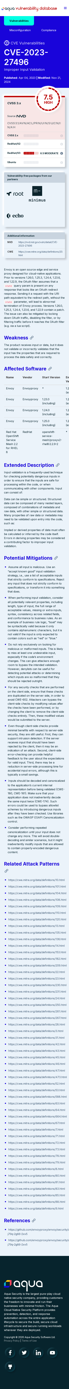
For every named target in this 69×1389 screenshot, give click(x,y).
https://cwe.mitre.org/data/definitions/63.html (36, 1103)
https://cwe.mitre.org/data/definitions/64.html (36, 1110)
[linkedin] (39, 1353)
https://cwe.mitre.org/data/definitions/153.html (37, 952)
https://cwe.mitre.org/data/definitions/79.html (36, 1162)
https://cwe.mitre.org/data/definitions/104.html (37, 893)
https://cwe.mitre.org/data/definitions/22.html (36, 972)
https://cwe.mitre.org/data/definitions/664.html (37, 1116)
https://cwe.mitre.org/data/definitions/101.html (37, 886)
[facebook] (11, 1353)
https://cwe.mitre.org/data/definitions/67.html (36, 1123)
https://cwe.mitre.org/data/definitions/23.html (36, 978)
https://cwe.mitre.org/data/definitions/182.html (37, 958)
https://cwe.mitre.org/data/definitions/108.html (37, 899)
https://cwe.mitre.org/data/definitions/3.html (35, 1031)
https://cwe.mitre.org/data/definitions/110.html (37, 912)
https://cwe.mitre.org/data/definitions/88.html (36, 1201)
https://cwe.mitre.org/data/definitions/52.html (36, 1083)
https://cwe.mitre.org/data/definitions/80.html (36, 1175)
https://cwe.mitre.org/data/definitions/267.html (37, 1018)
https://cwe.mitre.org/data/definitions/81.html (36, 1182)
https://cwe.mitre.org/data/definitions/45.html (36, 1057)
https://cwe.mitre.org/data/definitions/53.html (36, 1090)
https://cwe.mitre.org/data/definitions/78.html (36, 1156)
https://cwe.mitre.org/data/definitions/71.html (36, 1136)
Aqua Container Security (23, 1286)
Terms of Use (29, 1340)
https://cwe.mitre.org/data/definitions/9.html (35, 1208)
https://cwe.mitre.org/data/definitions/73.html (36, 1149)
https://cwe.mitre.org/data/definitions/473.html (37, 1077)
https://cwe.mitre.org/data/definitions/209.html (37, 965)
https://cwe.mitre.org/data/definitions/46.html (36, 1064)
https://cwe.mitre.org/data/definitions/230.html (37, 985)
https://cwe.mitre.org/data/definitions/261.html (37, 1011)
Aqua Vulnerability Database (29, 9)
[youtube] (53, 1353)
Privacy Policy (12, 1340)
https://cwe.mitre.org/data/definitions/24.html (36, 998)
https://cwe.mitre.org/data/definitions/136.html (37, 939)
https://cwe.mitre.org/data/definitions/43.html (36, 1050)
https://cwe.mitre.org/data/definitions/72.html (36, 1142)
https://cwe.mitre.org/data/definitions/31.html (36, 1037)
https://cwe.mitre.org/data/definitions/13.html (36, 926)
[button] (65, 8)
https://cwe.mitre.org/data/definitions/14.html (36, 945)
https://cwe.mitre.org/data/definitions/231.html (37, 991)
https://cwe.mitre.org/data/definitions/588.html (37, 1096)
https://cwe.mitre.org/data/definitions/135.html (37, 932)
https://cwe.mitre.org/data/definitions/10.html (36, 880)
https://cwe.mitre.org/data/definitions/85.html (36, 1195)
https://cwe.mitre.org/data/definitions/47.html (36, 1070)
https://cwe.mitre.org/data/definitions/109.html (37, 906)
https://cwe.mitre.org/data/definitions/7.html (35, 1129)
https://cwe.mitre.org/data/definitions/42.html (36, 1044)
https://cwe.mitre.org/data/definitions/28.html (36, 1024)
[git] (11, 1368)
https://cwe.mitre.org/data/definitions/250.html (37, 1005)
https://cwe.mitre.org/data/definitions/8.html (35, 1169)
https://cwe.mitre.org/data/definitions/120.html (37, 919)
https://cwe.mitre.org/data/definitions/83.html (36, 1188)
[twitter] (25, 1353)
